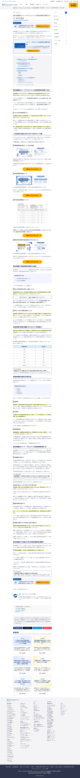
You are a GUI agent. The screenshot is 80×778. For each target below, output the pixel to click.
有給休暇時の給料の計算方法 (22, 70)
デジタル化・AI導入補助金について (25, 724)
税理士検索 (35, 709)
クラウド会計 (9, 705)
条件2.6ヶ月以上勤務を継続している (24, 66)
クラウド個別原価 (9, 731)
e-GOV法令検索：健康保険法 (20, 610)
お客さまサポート (67, 1)
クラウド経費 (9, 724)
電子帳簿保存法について (23, 722)
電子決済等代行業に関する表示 (69, 766)
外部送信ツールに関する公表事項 (56, 766)
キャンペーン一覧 (63, 706)
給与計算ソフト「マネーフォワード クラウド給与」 (22, 7)
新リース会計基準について (24, 725)
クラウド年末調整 (9, 750)
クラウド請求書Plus (10, 720)
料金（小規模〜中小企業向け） (38, 716)
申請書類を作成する (21, 79)
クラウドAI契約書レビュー (24, 712)
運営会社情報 (8, 766)
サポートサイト (36, 705)
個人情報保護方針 (15, 766)
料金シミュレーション (37, 719)
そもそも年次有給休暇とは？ (22, 60)
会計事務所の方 (58, 1)
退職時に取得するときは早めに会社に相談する (25, 82)
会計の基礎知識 (49, 709)
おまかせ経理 (22, 705)
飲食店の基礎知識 (49, 722)
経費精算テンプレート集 (50, 732)
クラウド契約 (22, 711)
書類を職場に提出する (21, 80)
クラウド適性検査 (9, 760)
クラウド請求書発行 (11, 718)
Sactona (26, 741)
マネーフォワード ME (64, 709)
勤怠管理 (55, 29)
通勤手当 (30, 438)
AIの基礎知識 (49, 727)
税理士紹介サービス (37, 707)
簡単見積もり (32, 4)
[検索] (66, 13)
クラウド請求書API (36, 729)
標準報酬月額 (34, 432)
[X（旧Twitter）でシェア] (27, 628)
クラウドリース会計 (10, 710)
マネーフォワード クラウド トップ (8, 1)
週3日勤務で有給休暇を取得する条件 (23, 63)
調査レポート (62, 707)
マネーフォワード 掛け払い (11, 737)
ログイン (74, 1)
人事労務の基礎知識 (35, 7)
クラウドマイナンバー (10, 754)
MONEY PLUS (63, 711)
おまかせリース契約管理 (23, 707)
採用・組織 (56, 19)
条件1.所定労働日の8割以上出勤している (24, 64)
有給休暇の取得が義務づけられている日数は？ (25, 68)
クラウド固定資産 (9, 729)
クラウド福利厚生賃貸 (10, 756)
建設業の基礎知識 (49, 723)
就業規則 (27, 292)
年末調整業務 (56, 36)
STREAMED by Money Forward (24, 737)
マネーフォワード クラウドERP (24, 719)
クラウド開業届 (22, 715)
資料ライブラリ (63, 705)
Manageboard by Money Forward (25, 739)
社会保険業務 (56, 33)
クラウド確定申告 (11, 712)
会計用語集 (48, 707)
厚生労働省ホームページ (19, 611)
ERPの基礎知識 (49, 708)
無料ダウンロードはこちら (32, 169)
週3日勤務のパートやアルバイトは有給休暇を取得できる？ (27, 59)
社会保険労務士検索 (37, 710)
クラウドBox (11, 735)
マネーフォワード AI (24, 747)
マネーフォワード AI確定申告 (11, 714)
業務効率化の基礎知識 (50, 720)
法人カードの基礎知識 (50, 719)
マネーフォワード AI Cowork (24, 745)
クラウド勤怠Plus (11, 746)
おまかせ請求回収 (23, 706)
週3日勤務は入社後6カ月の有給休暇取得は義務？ (25, 84)
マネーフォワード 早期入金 (24, 735)
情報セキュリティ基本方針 (24, 766)
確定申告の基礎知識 (50, 711)
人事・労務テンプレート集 (51, 735)
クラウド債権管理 (10, 722)
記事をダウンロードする (42, 26)
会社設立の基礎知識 (50, 716)
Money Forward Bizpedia (51, 705)
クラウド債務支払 (9, 727)
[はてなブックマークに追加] (37, 628)
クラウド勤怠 (11, 743)
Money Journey (63, 713)
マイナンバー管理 (57, 40)
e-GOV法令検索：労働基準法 (20, 608)
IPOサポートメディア (37, 722)
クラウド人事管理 (9, 741)
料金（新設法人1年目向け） (38, 715)
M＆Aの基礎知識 (49, 724)
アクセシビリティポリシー (36, 768)
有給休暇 (32, 31)
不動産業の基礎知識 (50, 726)
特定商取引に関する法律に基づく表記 (42, 766)
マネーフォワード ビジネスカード (25, 716)
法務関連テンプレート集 (50, 736)
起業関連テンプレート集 (50, 737)
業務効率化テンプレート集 (51, 740)
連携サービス (38, 4)
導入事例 (35, 706)
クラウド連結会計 (9, 733)
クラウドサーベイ (10, 758)
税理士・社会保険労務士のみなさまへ (39, 726)
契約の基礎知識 (49, 715)
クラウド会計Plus (10, 707)
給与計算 (55, 26)
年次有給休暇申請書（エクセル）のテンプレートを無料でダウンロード (28, 481)
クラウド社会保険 (9, 752)
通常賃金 (19, 72)
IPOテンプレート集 (50, 739)
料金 (21, 4)
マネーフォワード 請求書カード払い (25, 733)
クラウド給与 (9, 748)
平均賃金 (19, 73)
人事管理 (55, 43)
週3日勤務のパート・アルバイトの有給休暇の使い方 (26, 77)
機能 (26, 4)
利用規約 (32, 766)
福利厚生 (55, 22)
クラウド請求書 (11, 716)
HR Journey (62, 714)
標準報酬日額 (20, 75)
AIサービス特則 (45, 768)
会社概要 (51, 1)
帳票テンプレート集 (50, 733)
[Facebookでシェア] (17, 628)
